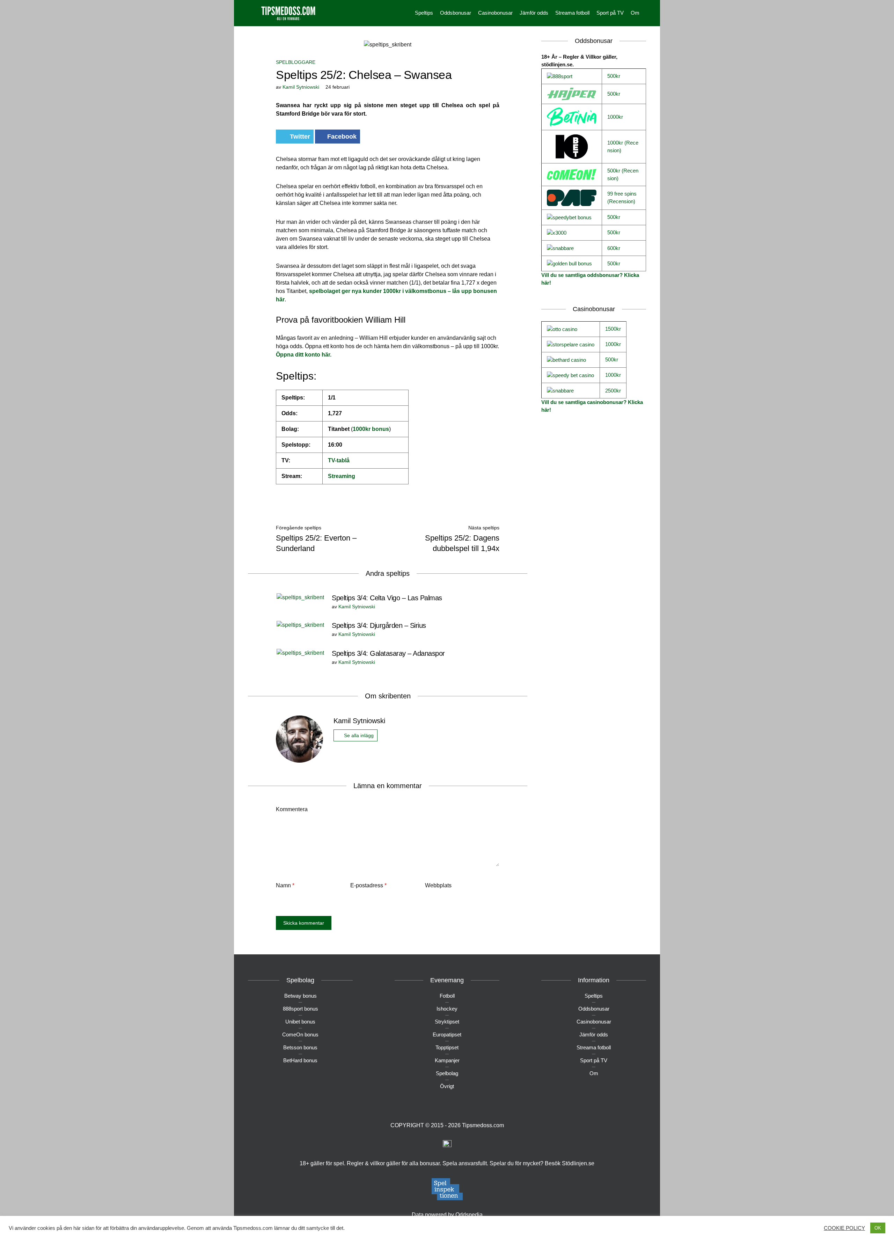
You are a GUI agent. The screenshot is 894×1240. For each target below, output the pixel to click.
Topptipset (447, 1047)
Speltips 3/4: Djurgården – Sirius (379, 625)
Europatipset (447, 1034)
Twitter (299, 136)
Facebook (342, 136)
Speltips (424, 13)
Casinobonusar (495, 13)
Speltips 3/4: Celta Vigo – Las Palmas (387, 598)
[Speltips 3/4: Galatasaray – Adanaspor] (300, 652)
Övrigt (447, 1086)
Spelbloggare (295, 62)
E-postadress (368, 885)
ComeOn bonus (300, 1034)
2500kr (613, 391)
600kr (613, 248)
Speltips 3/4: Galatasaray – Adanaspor (388, 653)
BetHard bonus (300, 1060)
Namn (285, 885)
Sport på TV (610, 13)
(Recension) (621, 201)
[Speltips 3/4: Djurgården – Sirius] (300, 625)
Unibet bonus (300, 1022)
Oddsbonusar (455, 13)
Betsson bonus (300, 1047)
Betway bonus (300, 996)
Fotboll (447, 996)
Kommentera (292, 809)
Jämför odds (534, 13)
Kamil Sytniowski (301, 87)
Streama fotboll (572, 13)
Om (635, 13)
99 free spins (622, 194)
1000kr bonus (371, 429)
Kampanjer (447, 1060)
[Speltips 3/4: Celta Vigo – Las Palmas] (300, 597)
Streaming (341, 476)
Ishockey (447, 1009)
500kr (613, 76)
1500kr (613, 329)
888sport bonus (300, 1009)
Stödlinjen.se (578, 1163)
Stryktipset (447, 1022)
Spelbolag (447, 1073)
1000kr (615, 117)
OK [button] (877, 1228)
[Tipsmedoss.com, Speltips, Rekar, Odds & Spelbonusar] (288, 12)
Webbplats (438, 885)
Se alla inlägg (359, 735)
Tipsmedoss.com (483, 1125)
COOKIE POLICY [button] (844, 1228)
